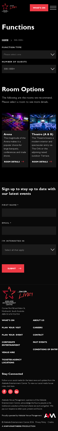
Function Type (12, 47)
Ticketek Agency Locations (11, 361)
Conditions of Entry (45, 349)
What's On (39, 7)
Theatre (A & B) (42, 134)
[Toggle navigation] (53, 7)
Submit (12, 268)
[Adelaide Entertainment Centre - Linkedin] (16, 391)
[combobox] (29, 249)
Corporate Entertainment (11, 343)
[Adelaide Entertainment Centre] (9, 8)
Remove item (50, 68)
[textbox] (18, 250)
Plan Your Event (12, 334)
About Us (38, 320)
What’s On (8, 320)
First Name (10, 204)
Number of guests (14, 61)
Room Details (12, 161)
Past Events (40, 342)
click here (10, 386)
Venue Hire (8, 352)
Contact (38, 334)
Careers (38, 327)
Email (6, 222)
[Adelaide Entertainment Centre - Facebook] (4, 391)
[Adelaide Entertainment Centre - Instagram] (10, 391)
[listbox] (29, 54)
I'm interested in (13, 240)
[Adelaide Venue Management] (49, 415)
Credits (51, 422)
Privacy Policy (40, 422)
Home (5, 40)
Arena (8, 134)
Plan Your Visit (11, 327)
